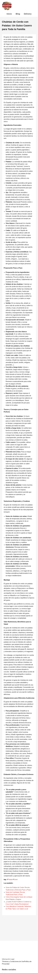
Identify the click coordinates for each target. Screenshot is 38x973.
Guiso (16, 879)
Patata (10, 879)
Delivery (27, 14)
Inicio (9, 14)
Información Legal (8, 959)
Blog (18, 14)
